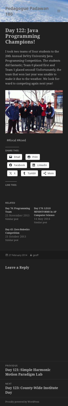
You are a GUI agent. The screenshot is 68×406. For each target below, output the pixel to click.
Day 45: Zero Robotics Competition (17, 231)
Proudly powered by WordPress (22, 401)
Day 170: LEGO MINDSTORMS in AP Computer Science (45, 212)
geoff (35, 255)
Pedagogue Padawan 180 (27, 11)
